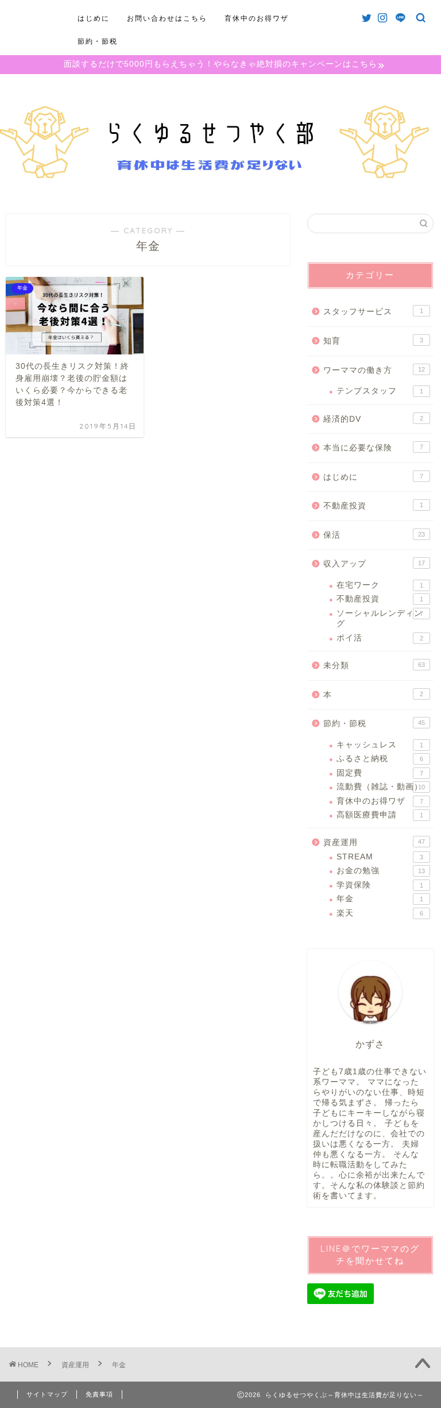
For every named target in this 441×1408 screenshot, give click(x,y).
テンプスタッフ (379, 391)
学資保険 (379, 885)
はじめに (94, 18)
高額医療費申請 (379, 815)
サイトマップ (47, 1394)
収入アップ (373, 564)
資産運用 (373, 842)
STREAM (379, 856)
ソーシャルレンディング (379, 618)
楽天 (379, 913)
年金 (379, 898)
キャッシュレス (379, 744)
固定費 (379, 773)
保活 (373, 535)
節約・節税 (98, 41)
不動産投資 (373, 506)
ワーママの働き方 (373, 370)
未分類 (373, 665)
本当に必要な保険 (373, 447)
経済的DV (373, 419)
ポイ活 (379, 638)
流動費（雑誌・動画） (380, 786)
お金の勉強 (380, 870)
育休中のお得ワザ (257, 18)
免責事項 (99, 1394)
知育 (373, 341)
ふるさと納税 (379, 758)
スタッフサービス (373, 311)
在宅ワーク (379, 585)
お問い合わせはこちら (167, 18)
